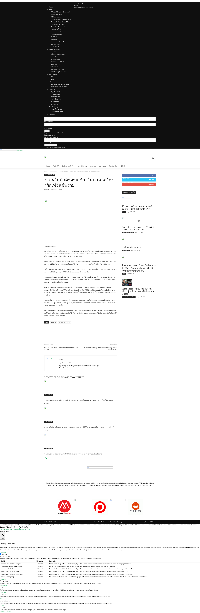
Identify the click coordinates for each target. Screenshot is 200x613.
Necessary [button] (3, 552)
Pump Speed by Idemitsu (127, 232)
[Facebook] (77, 3)
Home (51, 7)
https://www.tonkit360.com (66, 363)
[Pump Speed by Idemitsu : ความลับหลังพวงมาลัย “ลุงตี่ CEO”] (139, 220)
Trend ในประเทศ (48, 394)
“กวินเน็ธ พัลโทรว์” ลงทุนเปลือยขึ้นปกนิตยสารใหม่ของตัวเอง (61, 349)
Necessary (5, 554)
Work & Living (82, 166)
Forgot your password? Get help (53, 133)
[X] (78, 3)
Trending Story (113, 166)
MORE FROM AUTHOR (73, 377)
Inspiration (102, 166)
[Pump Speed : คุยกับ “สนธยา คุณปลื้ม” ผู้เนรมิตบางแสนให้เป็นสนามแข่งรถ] (139, 282)
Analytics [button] (3, 592)
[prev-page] (45, 458)
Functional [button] (3, 579)
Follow (151, 180)
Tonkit (47, 189)
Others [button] (2, 605)
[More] (61, 194)
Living (123, 211)
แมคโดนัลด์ (53, 322)
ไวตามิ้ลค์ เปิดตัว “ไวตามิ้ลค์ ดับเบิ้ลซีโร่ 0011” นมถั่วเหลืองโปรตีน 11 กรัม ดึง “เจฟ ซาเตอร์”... (139, 268)
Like (153, 175)
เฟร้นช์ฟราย (62, 322)
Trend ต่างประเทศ (63, 171)
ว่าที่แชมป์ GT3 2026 (131, 247)
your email (47, 143)
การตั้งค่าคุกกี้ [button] (4, 529)
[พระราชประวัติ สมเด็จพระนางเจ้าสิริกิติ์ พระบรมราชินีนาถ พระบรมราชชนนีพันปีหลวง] (80, 441)
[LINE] (56, 194)
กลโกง (68, 322)
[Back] (82, 3)
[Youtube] (68, 368)
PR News (124, 166)
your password (48, 128)
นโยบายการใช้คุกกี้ (24, 529)
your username (48, 121)
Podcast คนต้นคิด (68, 166)
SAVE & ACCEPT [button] (5, 612)
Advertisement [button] (4, 599)
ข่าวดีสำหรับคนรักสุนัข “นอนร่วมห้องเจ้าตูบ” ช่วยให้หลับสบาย (100, 349)
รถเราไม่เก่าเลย (125, 250)
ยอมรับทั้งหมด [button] (13, 529)
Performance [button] (4, 585)
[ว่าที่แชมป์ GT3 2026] (139, 241)
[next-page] (46, 458)
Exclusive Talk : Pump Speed (128, 296)
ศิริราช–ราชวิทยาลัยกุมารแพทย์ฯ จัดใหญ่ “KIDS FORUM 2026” (137, 207)
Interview (93, 166)
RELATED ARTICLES (53, 377)
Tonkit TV (56, 166)
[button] (153, 158)
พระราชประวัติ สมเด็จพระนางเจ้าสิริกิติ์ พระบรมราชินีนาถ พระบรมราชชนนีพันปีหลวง (73, 454)
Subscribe (151, 184)
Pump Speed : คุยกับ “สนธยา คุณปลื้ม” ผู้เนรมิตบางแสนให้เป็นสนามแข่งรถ (138, 291)
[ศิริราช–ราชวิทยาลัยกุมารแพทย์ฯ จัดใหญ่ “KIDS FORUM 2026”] (139, 200)
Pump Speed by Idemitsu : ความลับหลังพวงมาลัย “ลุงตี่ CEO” (138, 228)
